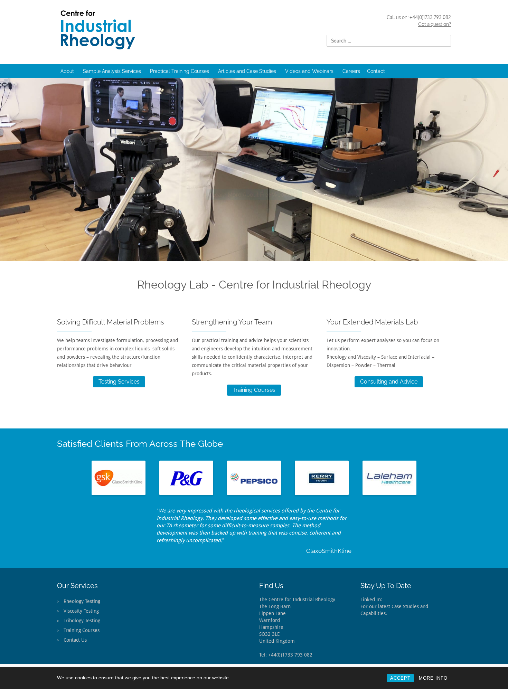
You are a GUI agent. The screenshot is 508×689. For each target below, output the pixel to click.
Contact (376, 71)
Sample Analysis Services (112, 71)
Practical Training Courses (179, 71)
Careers (351, 71)
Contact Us (75, 640)
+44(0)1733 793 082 (430, 17)
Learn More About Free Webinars (254, 188)
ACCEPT (400, 678)
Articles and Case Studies (247, 71)
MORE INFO (433, 678)
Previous (81, 478)
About (67, 71)
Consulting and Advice (388, 381)
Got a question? (434, 24)
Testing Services (119, 381)
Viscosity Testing (81, 611)
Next (427, 478)
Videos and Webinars (309, 71)
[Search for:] (389, 41)
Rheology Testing (82, 601)
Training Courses (254, 390)
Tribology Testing (82, 620)
